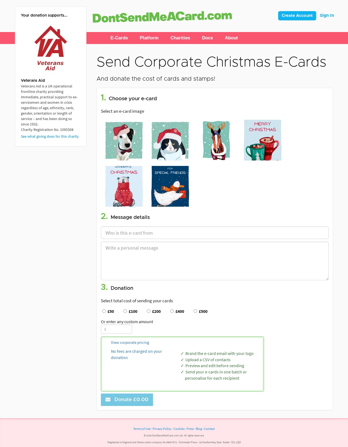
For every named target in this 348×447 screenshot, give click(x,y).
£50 (110, 311)
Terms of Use (142, 429)
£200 (155, 311)
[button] (119, 38)
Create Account (297, 16)
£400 (179, 311)
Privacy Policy (162, 429)
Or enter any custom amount (127, 321)
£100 (132, 311)
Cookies (179, 429)
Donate (130, 399)
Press (190, 429)
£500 (202, 311)
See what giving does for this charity (50, 136)
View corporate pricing (130, 342)
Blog (199, 429)
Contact (209, 429)
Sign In (327, 15)
